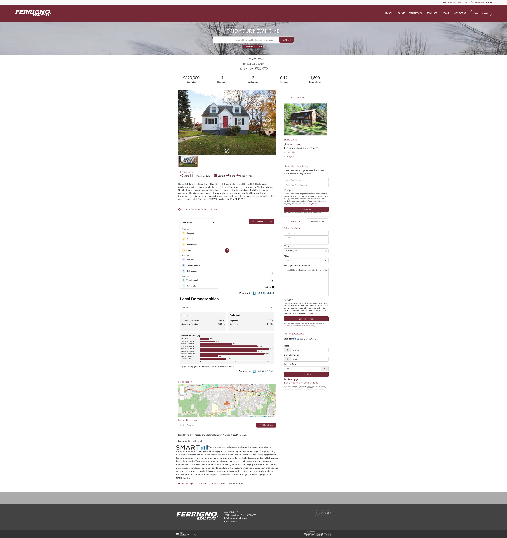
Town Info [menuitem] (432, 13)
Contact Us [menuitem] (460, 13)
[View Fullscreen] (182, 398)
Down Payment (291, 355)
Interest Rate (290, 364)
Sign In (477, 13)
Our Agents (289, 156)
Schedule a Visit (317, 221)
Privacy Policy (311, 204)
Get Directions (266, 425)
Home (181, 483)
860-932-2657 (478, 2)
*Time (287, 256)
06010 (223, 483)
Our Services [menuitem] (415, 13)
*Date (286, 246)
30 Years (301, 339)
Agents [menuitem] (401, 13)
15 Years (312, 339)
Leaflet (252, 416)
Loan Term (289, 338)
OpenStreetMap (262, 416)
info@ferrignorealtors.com (456, 2)
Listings (189, 483)
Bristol (215, 483)
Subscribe (306, 209)
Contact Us (289, 152)
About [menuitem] (446, 13)
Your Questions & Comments (297, 265)
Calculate (306, 374)
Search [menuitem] (389, 13)
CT (197, 483)
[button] (286, 40)
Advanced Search (252, 47)
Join (485, 13)
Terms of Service (304, 326)
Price (286, 345)
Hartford (205, 483)
